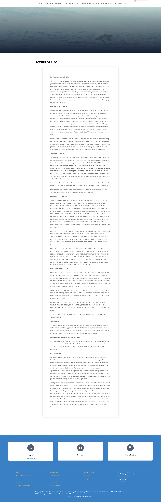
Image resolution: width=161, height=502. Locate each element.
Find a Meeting (69, 3)
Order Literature (130, 455)
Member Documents (55, 485)
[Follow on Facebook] (120, 474)
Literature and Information (90, 3)
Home (40, 3)
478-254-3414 (31, 458)
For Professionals (55, 476)
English (138, 1)
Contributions (118, 3)
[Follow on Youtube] (125, 479)
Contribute (80, 455)
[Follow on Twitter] (125, 474)
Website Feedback (89, 472)
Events (78, 3)
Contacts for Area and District (58, 479)
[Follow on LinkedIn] (131, 474)
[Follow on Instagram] (120, 479)
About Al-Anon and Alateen (53, 3)
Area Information (106, 3)
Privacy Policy (87, 479)
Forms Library (54, 482)
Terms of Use (87, 482)
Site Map (86, 476)
